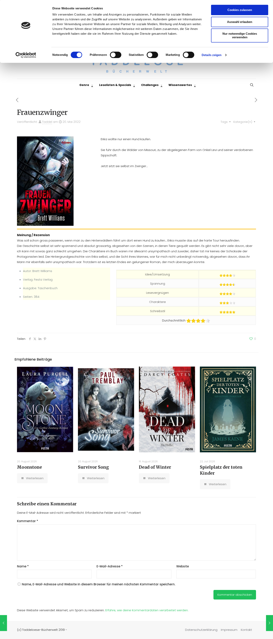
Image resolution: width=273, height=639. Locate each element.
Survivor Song (93, 467)
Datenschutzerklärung (201, 630)
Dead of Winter (155, 467)
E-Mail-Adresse (110, 566)
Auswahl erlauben (239, 22)
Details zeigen (211, 55)
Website (182, 566)
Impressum (229, 630)
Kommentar (27, 521)
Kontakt (246, 630)
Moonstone (29, 467)
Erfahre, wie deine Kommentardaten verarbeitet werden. (146, 610)
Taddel (47, 122)
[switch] (115, 55)
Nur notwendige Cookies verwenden (239, 35)
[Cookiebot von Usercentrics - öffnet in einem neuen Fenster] (25, 55)
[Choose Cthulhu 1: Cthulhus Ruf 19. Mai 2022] (3, 623)
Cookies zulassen (239, 10)
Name (23, 566)
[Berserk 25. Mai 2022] (269, 623)
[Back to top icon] (254, 631)
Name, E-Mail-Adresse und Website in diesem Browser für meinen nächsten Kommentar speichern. (98, 584)
